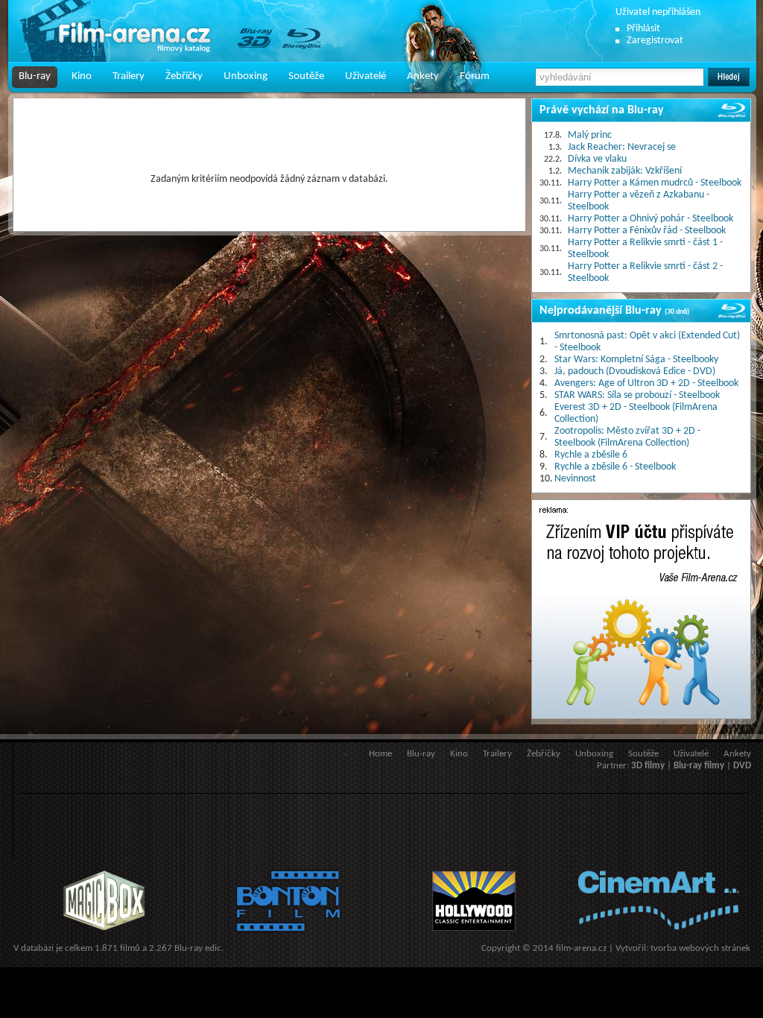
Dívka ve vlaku (597, 159)
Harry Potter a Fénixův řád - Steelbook (647, 230)
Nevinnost (575, 479)
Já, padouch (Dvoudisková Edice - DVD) (634, 371)
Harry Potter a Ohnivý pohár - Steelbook (650, 219)
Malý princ (590, 135)
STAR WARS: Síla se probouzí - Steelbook (637, 395)
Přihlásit (643, 29)
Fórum (475, 76)
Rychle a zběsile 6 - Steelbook (615, 467)
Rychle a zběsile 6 (590, 455)
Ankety (423, 76)
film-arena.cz (581, 948)
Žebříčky (184, 76)
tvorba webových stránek (700, 948)
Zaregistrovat (655, 40)
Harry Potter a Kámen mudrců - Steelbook (654, 183)
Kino (82, 76)
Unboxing (245, 76)
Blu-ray (35, 76)
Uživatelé (365, 76)
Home (380, 754)
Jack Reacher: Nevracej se (622, 147)
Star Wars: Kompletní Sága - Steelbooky (636, 359)
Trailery (129, 76)
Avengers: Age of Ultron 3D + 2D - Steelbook (646, 383)
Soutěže (306, 76)
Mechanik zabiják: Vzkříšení (625, 171)
